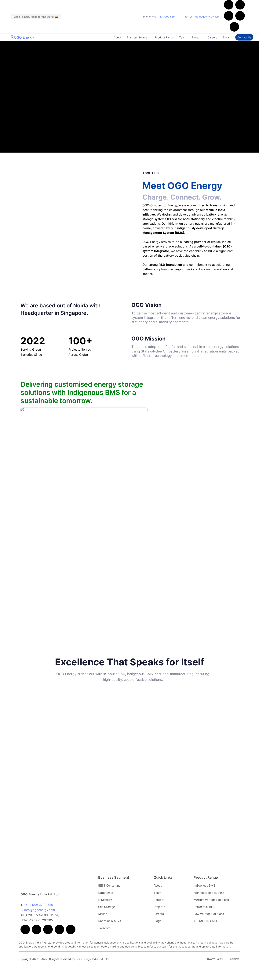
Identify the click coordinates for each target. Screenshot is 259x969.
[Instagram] (234, 27)
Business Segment (138, 37)
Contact (159, 900)
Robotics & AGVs (109, 921)
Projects (197, 37)
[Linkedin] (240, 16)
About (117, 37)
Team (182, 37)
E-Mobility (105, 900)
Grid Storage (106, 907)
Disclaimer (234, 959)
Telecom (104, 928)
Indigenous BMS (204, 885)
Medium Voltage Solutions (211, 900)
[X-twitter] (240, 5)
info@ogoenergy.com (206, 16)
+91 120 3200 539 (164, 16)
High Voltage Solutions (209, 893)
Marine (102, 914)
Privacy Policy (214, 959)
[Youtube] (228, 16)
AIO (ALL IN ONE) (205, 921)
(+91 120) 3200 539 (38, 905)
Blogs (226, 37)
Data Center (106, 893)
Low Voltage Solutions (209, 914)
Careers (212, 37)
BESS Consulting (109, 885)
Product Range (164, 37)
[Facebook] (228, 5)
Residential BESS (205, 907)
